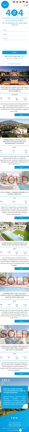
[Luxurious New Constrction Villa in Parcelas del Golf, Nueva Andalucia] (14, 231)
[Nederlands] (20, 2)
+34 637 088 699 (16, 424)
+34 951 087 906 (16, 423)
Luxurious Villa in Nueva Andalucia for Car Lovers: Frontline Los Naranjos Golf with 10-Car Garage (14, 348)
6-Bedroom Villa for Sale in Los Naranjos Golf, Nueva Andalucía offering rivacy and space (14, 141)
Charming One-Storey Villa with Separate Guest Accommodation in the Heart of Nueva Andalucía (14, 295)
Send (15, 52)
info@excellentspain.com (14, 426)
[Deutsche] (24, 2)
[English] (14, 2)
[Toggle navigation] (24, 5)
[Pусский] (27, 2)
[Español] (17, 2)
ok (20, 430)
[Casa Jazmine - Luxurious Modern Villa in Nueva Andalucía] (14, 180)
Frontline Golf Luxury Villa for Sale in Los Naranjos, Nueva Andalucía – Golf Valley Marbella (15, 89)
